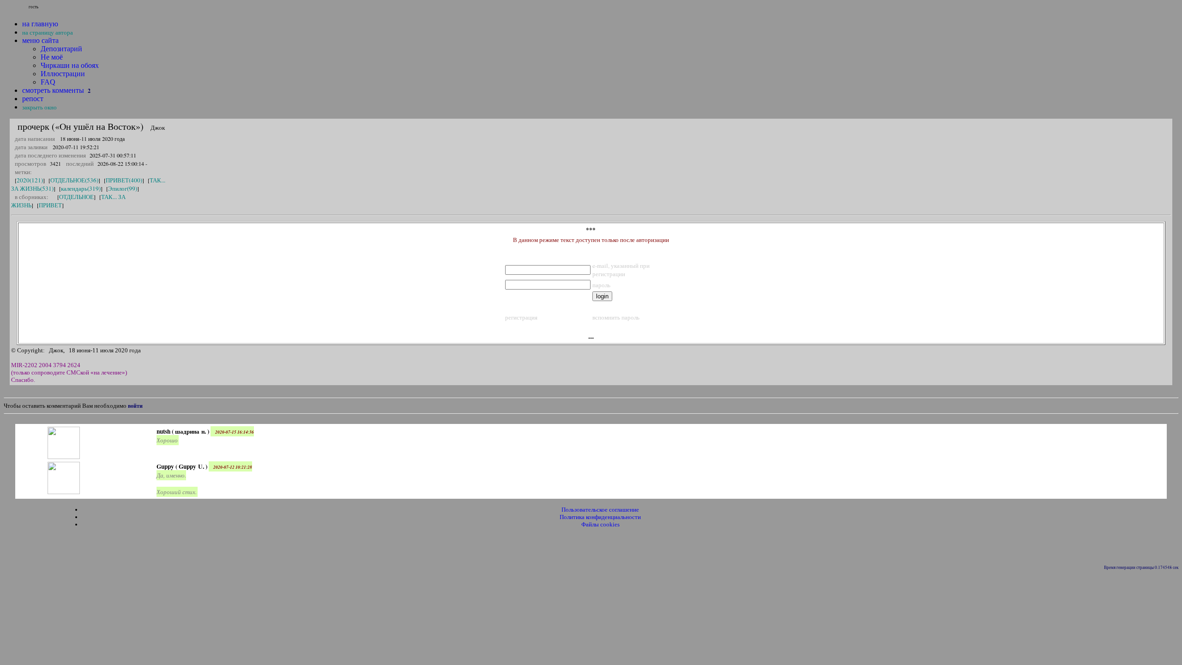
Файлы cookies (600, 524)
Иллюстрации (63, 74)
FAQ (48, 82)
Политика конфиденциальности (600, 517)
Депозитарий (61, 49)
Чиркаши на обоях (70, 65)
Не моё (52, 57)
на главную (40, 24)
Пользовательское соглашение (600, 509)
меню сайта (40, 40)
